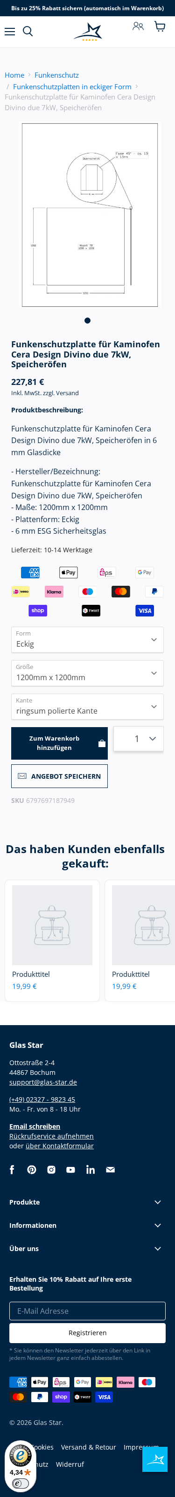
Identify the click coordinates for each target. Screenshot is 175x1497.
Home (14, 74)
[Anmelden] (138, 26)
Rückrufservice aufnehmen (51, 1136)
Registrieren (88, 1332)
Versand (67, 393)
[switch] (20, 1483)
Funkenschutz (57, 74)
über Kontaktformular (60, 1145)
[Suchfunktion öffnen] (28, 31)
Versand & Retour (88, 1447)
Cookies (42, 1447)
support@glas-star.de (43, 1082)
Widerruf (70, 1464)
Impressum (141, 1447)
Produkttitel (31, 974)
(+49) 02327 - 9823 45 (42, 1099)
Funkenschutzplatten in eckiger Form (72, 86)
